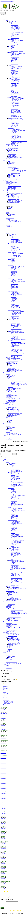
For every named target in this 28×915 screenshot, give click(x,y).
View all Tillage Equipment (16, 66)
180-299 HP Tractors (15, 28)
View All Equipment (7, 685)
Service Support (9, 184)
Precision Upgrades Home (13, 196)
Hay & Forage (11, 52)
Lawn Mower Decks (15, 139)
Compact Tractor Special (13, 150)
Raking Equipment (15, 57)
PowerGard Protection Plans (11, 188)
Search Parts (5, 686)
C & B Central (11, 163)
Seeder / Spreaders (15, 92)
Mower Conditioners (15, 54)
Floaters (12, 104)
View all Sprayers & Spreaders (17, 98)
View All (10, 151)
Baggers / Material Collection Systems (19, 141)
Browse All (3, 12)
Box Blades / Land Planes (16, 81)
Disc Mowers (13, 55)
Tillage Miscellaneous (15, 77)
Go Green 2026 (9, 152)
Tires (12, 117)
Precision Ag (11, 46)
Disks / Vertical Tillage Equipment (18, 68)
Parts (4, 160)
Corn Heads (13, 35)
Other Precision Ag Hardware (17, 51)
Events (7, 216)
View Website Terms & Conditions (14, 910)
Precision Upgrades (10, 195)
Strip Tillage (13, 70)
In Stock (7, 20)
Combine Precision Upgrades (14, 202)
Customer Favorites (12, 154)
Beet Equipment (14, 109)
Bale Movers (13, 61)
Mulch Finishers (14, 73)
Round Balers (14, 59)
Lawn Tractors (14, 131)
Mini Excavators (14, 125)
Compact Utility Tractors (13, 156)
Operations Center (9, 203)
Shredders (13, 87)
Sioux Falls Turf (11, 214)
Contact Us (8, 219)
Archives (2, 681)
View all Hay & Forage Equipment (18, 53)
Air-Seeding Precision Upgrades (15, 200)
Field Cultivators (14, 71)
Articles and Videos (10, 218)
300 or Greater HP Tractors (16, 29)
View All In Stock (12, 21)
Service (4, 180)
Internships (8, 225)
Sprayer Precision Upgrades (14, 201)
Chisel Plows (13, 67)
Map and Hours (3, 709)
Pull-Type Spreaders (15, 103)
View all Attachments (15, 79)
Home (4, 17)
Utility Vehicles (14, 138)
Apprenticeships (9, 226)
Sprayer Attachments (15, 105)
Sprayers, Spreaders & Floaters (14, 97)
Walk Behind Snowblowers (16, 136)
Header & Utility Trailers (16, 112)
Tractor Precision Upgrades (14, 197)
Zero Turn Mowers (15, 132)
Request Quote (24, 441)
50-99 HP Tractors (14, 26)
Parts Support (8, 165)
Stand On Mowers (14, 135)
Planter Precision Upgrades (13, 199)
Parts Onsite (10, 174)
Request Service (9, 181)
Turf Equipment (11, 155)
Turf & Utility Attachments (16, 142)
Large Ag (10, 215)
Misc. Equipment (14, 113)
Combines (13, 33)
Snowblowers (14, 85)
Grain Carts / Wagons (15, 111)
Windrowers (13, 60)
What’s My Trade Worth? (11, 158)
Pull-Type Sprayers (15, 102)
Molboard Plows (14, 74)
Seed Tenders (13, 115)
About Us (5, 210)
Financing (4, 14)
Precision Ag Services (12, 194)
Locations (8, 213)
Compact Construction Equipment (15, 118)
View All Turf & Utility (16, 129)
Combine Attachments (15, 36)
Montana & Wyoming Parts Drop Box (19, 171)
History (7, 212)
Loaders (12, 90)
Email (2, 902)
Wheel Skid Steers (14, 123)
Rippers (12, 75)
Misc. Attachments (15, 93)
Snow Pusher (13, 84)
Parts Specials (8, 164)
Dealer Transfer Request (8, 702)
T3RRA (10, 207)
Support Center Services (11, 192)
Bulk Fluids (8, 177)
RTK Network (9, 205)
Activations (13, 49)
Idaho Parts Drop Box (15, 173)
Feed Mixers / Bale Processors (17, 94)
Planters (12, 41)
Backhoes (13, 91)
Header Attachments (15, 38)
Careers (4, 222)
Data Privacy (8, 209)
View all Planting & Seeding (17, 40)
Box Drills (13, 45)
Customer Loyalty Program (11, 182)
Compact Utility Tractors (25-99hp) (18, 130)
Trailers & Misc (11, 106)
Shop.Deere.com (11, 162)
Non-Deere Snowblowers (16, 116)
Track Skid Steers (14, 124)
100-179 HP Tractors (15, 27)
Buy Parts (8, 161)
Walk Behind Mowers (15, 134)
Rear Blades (13, 89)
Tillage (9, 65)
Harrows (13, 72)
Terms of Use (6, 700)
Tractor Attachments (12, 78)
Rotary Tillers (14, 86)
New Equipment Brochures (14, 145)
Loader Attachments (15, 80)
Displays (13, 47)
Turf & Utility (11, 128)
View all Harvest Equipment (17, 32)
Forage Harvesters (14, 64)
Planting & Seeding (12, 39)
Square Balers (14, 58)
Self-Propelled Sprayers (16, 99)
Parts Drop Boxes (12, 167)
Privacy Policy (6, 698)
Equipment (5, 19)
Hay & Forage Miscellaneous (17, 62)
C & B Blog (5, 693)
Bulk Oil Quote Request (13, 178)
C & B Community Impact (11, 220)
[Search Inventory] (13, 10)
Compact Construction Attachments (18, 126)
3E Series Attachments (13, 148)
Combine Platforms (15, 34)
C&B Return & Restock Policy (14, 175)
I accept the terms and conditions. (9, 905)
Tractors (10, 22)
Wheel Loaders (14, 122)
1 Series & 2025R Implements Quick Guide (17, 147)
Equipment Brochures (10, 144)
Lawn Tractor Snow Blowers (17, 137)
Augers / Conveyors (15, 107)
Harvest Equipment (12, 31)
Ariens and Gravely (15, 143)
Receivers (13, 48)
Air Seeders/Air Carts (15, 42)
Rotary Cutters (14, 96)
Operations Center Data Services (15, 193)
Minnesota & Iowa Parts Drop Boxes (18, 170)
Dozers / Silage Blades (15, 110)
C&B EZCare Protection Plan (14, 186)
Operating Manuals (12, 187)
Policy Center (6, 697)
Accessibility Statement (8, 701)
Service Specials (9, 183)
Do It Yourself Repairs (10, 189)
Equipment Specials (10, 149)
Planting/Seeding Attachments (17, 44)
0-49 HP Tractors (14, 25)
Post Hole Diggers (14, 83)
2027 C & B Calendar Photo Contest (13, 221)
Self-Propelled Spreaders (16, 100)
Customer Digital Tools (13, 176)
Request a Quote (6, 704)
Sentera (9, 208)
